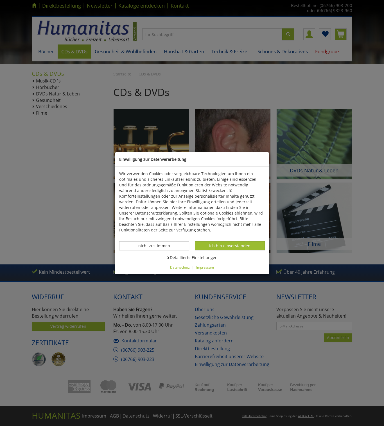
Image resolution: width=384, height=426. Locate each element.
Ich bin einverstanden (229, 245)
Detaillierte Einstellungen (194, 257)
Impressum (205, 267)
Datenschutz (180, 267)
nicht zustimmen (157, 245)
